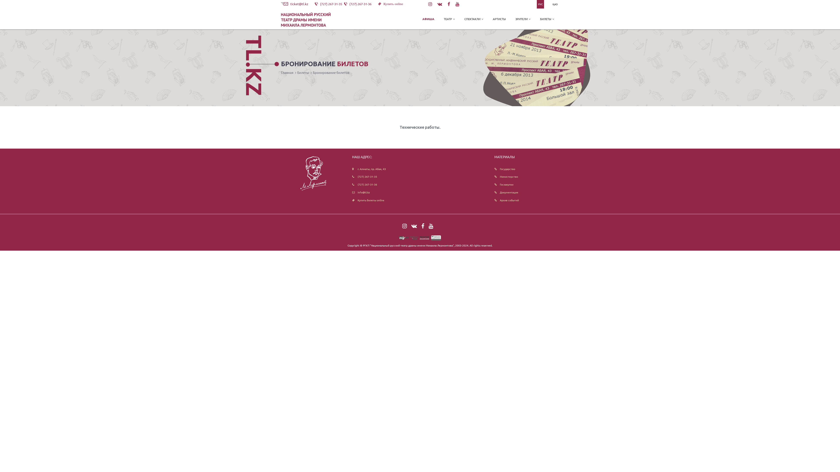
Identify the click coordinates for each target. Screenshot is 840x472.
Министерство (509, 176)
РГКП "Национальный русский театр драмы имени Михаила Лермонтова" (408, 245)
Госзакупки (506, 184)
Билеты (303, 72)
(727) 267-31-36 (367, 184)
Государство (507, 169)
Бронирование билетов (331, 72)
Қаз (555, 4)
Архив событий (509, 200)
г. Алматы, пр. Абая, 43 (372, 169)
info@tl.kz (364, 192)
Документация (509, 192)
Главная (287, 72)
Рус (540, 4)
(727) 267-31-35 (367, 176)
